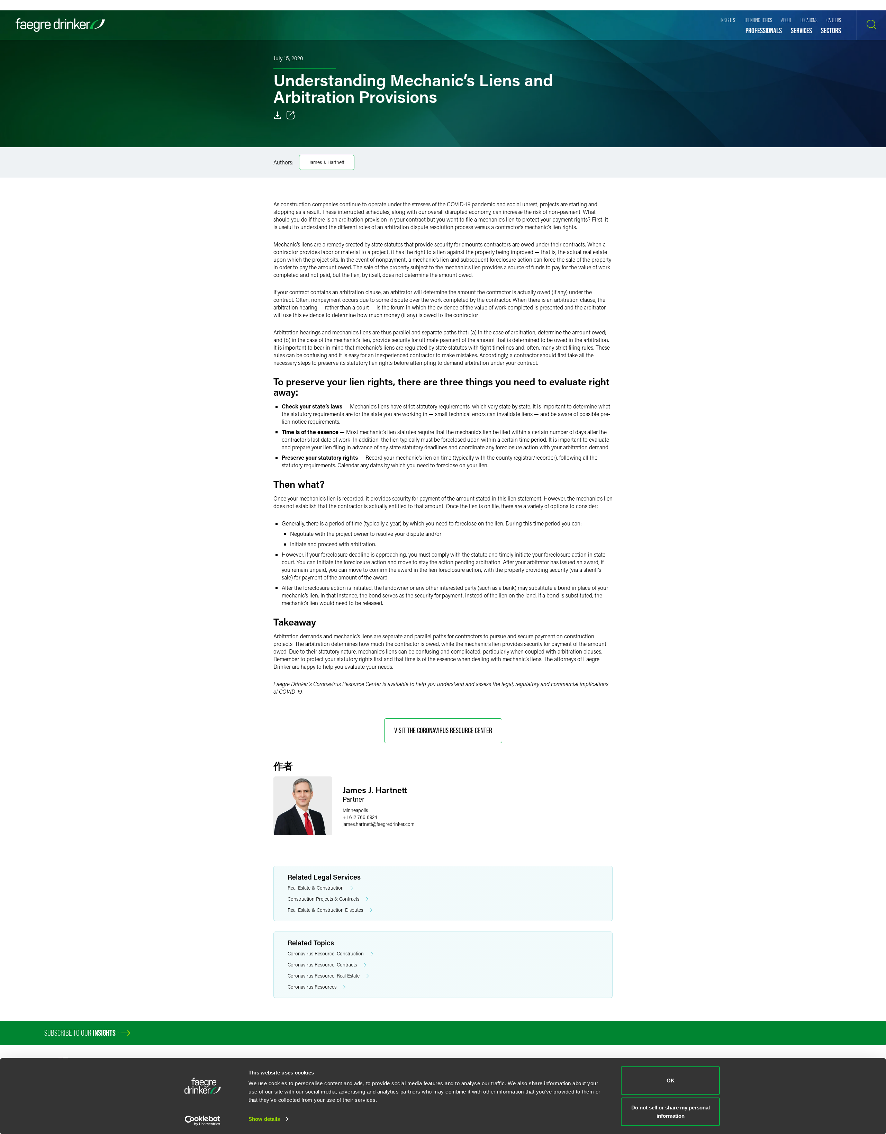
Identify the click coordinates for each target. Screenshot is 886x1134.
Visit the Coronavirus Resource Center (443, 730)
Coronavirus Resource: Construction (326, 953)
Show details (264, 1119)
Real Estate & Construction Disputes (325, 910)
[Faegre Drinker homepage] (60, 25)
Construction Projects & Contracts (323, 899)
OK (671, 1080)
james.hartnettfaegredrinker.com (379, 824)
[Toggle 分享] (290, 115)
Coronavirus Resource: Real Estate (324, 975)
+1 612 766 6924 (360, 817)
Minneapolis (355, 810)
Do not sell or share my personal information (670, 1111)
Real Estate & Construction (316, 887)
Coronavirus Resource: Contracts (322, 964)
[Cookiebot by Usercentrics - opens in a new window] (202, 1120)
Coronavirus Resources (312, 986)
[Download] (277, 115)
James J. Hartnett (326, 162)
